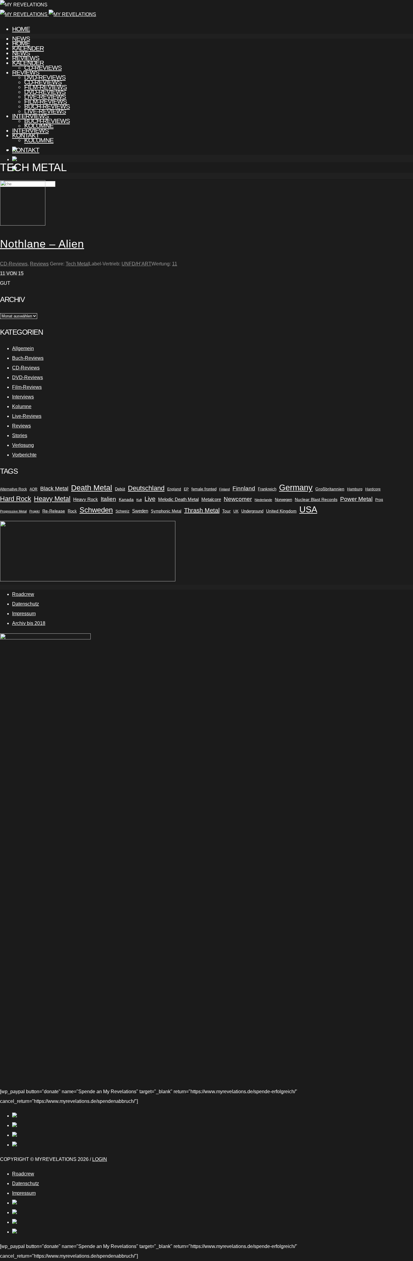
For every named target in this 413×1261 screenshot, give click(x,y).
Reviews (25, 72)
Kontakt (25, 149)
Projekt (34, 511)
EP (186, 489)
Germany (296, 487)
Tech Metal (77, 263)
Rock (72, 511)
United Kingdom (281, 511)
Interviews (30, 130)
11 (174, 263)
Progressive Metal (13, 511)
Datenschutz (25, 603)
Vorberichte (24, 454)
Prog (379, 500)
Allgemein (23, 348)
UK (236, 511)
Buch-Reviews (47, 120)
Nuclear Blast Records (316, 499)
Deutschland (146, 488)
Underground (252, 511)
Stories (19, 435)
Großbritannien (329, 489)
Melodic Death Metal (178, 499)
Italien (108, 499)
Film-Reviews (45, 101)
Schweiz (122, 511)
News (21, 53)
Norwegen (283, 499)
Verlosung (23, 445)
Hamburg (355, 489)
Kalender (28, 62)
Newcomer (238, 499)
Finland (224, 489)
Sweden (140, 511)
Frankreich (267, 489)
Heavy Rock (85, 499)
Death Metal (91, 487)
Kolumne (39, 140)
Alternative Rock (13, 489)
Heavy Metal (52, 498)
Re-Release (53, 511)
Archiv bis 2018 (28, 623)
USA (308, 509)
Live (150, 499)
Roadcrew (23, 594)
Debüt (120, 489)
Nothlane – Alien (42, 244)
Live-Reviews (45, 111)
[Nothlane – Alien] (22, 223)
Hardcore (373, 489)
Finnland (244, 488)
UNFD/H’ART (136, 263)
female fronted (203, 489)
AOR (33, 489)
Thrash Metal (202, 510)
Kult (139, 500)
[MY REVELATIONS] (48, 14)
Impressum (24, 613)
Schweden (96, 510)
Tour (226, 511)
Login (99, 1159)
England (174, 489)
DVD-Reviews (45, 91)
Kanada (126, 499)
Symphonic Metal (166, 511)
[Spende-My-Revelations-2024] (87, 579)
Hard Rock (15, 498)
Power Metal (356, 499)
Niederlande (263, 500)
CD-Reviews (43, 82)
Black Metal (54, 489)
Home (21, 28)
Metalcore (211, 499)
